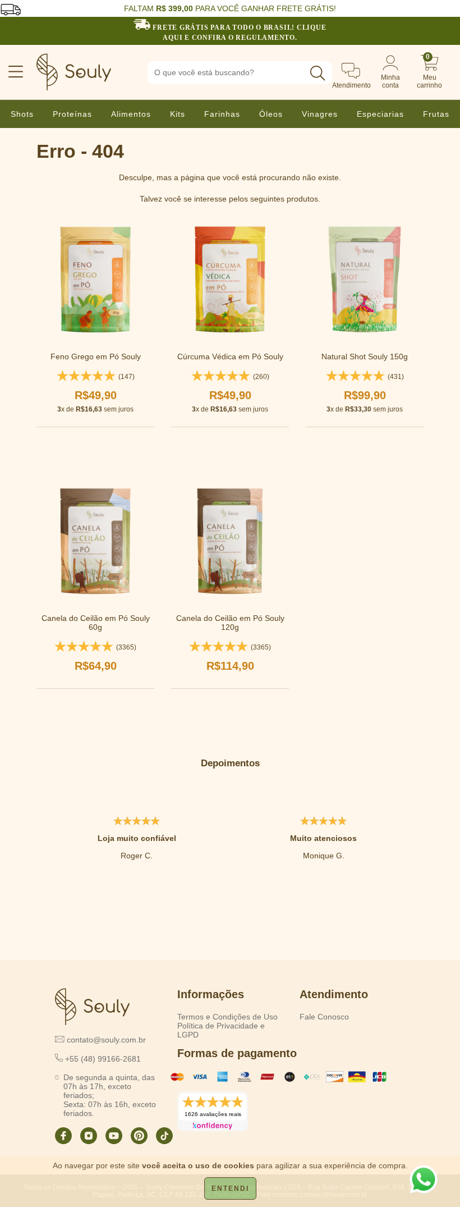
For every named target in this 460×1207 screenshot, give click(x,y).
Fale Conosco (324, 1016)
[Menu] (10, 72)
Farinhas (222, 113)
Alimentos (131, 113)
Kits (177, 113)
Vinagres (320, 113)
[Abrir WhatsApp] (424, 1179)
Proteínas (72, 113)
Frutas (436, 113)
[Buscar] (317, 73)
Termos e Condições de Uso (227, 1016)
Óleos (271, 113)
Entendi (230, 1188)
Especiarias (380, 113)
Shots (22, 113)
